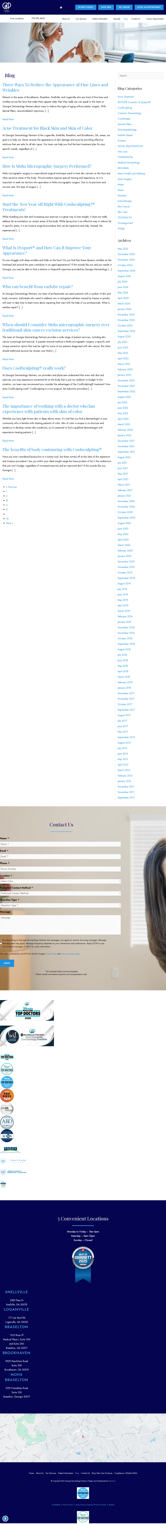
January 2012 (124, 781)
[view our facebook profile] (56, 7)
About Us (40, 1473)
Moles (121, 184)
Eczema (122, 140)
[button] (71, 18)
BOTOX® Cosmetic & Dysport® (134, 102)
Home (31, 1473)
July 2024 (122, 281)
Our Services (50, 1473)
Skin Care (122, 212)
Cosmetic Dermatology (129, 113)
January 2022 (124, 435)
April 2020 (123, 539)
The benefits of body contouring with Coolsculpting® (52, 449)
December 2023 (126, 314)
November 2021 (126, 446)
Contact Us (85, 1473)
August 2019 (124, 583)
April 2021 (123, 479)
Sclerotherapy (125, 201)
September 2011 (126, 797)
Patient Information (65, 1473)
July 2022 (122, 402)
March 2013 (124, 770)
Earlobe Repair (125, 135)
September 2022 (126, 391)
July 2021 (122, 463)
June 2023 (123, 347)
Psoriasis (122, 195)
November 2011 (126, 792)
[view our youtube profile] (65, 7)
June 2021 (123, 468)
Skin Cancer (124, 206)
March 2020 (124, 545)
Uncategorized (125, 223)
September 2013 (126, 737)
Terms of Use (80, 1505)
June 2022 (123, 408)
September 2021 (126, 452)
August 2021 (124, 457)
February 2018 (125, 682)
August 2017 (124, 715)
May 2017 (123, 732)
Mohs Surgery (125, 179)
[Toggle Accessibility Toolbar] (5, 1519)
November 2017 (126, 699)
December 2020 (126, 501)
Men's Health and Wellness (131, 173)
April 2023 (123, 358)
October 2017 (125, 704)
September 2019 (126, 578)
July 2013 (122, 748)
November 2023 (126, 320)
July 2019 (122, 589)
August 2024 (124, 276)
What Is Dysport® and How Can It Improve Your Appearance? (46, 250)
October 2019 (125, 572)
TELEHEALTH (125, 217)
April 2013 (123, 765)
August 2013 (124, 743)
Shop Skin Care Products (102, 1473)
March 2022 (124, 424)
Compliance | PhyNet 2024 (125, 1473)
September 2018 (126, 644)
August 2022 (124, 397)
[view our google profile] (61, 7)
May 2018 (123, 666)
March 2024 (124, 303)
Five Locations (17, 18)
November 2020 (126, 507)
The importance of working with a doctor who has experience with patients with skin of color (48, 408)
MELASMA (123, 168)
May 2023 (123, 353)
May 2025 (123, 249)
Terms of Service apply (70, 953)
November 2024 (126, 260)
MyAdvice (111, 1481)
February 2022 (125, 430)
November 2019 (126, 567)
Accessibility (56, 1505)
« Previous (11, 487)
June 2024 (123, 287)
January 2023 (124, 375)
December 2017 (126, 693)
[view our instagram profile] (70, 7)
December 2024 (126, 254)
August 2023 (124, 336)
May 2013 (123, 759)
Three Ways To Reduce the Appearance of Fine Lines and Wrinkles (55, 87)
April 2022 (123, 419)
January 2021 (124, 496)
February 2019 (125, 616)
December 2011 (126, 786)
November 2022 (126, 386)
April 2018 (123, 671)
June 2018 (123, 660)
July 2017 (122, 721)
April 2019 (123, 605)
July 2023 (122, 342)
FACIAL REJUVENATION (130, 146)
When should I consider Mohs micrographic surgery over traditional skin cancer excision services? (55, 327)
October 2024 (125, 265)
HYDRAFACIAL (125, 157)
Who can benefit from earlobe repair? (37, 286)
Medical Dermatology (129, 162)
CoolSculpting (125, 108)
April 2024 (123, 298)
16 (7, 518)
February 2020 (125, 550)
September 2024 (126, 271)
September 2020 (126, 518)
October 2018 (125, 638)
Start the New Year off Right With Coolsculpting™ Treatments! (48, 206)
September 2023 (126, 331)
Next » (9, 523)
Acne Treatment (126, 97)
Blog (77, 1473)
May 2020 (123, 534)
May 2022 (123, 413)
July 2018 (122, 655)
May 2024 (123, 292)
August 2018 (124, 649)
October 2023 (125, 325)
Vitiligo (121, 228)
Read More (8, 119)
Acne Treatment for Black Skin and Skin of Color (47, 128)
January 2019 (124, 622)
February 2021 (125, 490)
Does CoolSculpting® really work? (34, 368)
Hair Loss (122, 151)
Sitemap (111, 1505)
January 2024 (124, 309)
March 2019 (124, 611)
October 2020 (125, 512)
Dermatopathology (127, 129)
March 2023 (124, 364)
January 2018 (124, 688)
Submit (7, 963)
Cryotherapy (124, 119)
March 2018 (124, 677)
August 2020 (124, 523)
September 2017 (126, 710)
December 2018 (126, 627)
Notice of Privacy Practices (96, 1505)
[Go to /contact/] (16, 1298)
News (121, 190)
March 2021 (124, 485)
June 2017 (123, 726)
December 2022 (126, 380)
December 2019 (126, 561)
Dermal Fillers (124, 124)
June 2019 (123, 594)
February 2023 (125, 369)
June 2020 (123, 528)
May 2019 (123, 600)
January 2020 (124, 556)
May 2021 (123, 474)
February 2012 (125, 775)
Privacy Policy (51, 953)
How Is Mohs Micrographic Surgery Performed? (46, 166)
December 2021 (126, 441)
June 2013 (123, 754)
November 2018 (126, 633)
